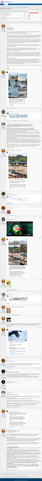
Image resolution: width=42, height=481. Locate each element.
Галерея (15, 4)
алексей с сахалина (3, 211)
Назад (2, 22)
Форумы (6, 4)
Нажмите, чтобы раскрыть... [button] (24, 118)
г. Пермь (5, 31)
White (1, 9)
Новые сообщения (2, 5)
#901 (40, 24)
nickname (3, 395)
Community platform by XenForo (21, 480)
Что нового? (10, 4)
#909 (40, 237)
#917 (40, 380)
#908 (40, 217)
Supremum (3, 196)
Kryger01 (3, 374)
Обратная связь (18, 478)
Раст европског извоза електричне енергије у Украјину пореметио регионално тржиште (20, 124)
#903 (40, 110)
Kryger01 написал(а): (9, 392)
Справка (36, 478)
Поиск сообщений (8, 5)
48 (11, 22)
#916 (40, 369)
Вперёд (16, 22)
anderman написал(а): (10, 111)
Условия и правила (23, 478)
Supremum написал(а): (10, 219)
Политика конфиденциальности (31, 478)
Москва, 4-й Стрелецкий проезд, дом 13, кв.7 (3, 378)
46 (8, 22)
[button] (13, 4)
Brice (3, 114)
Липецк (5, 198)
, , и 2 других (13, 290)
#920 (40, 429)
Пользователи (20, 4)
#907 (40, 206)
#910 (40, 279)
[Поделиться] (39, 24)
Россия (5, 213)
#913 (40, 316)
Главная (2, 4)
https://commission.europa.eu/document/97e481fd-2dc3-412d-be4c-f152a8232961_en (19, 33)
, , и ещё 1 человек (13, 407)
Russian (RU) (2, 478)
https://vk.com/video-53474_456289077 (12, 382)
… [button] (12, 22)
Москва (5, 300)
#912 (40, 305)
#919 (40, 409)
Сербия (5, 129)
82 (13, 22)
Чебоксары (4, 116)
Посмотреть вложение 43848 (11, 361)
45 (7, 22)
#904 (40, 122)
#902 (40, 70)
